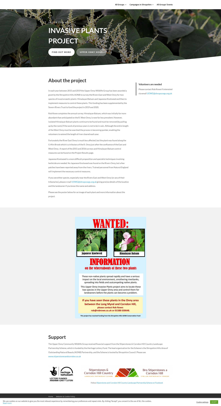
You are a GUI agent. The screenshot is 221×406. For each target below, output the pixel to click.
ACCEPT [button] (214, 402)
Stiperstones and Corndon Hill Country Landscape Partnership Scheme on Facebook (129, 383)
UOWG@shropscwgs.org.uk (84, 182)
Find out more (61, 52)
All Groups (119, 5)
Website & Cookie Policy (65, 396)
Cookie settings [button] (202, 402)
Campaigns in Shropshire (140, 5)
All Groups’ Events (165, 5)
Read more (7, 403)
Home (50, 396)
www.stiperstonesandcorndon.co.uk (64, 356)
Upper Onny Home (91, 52)
